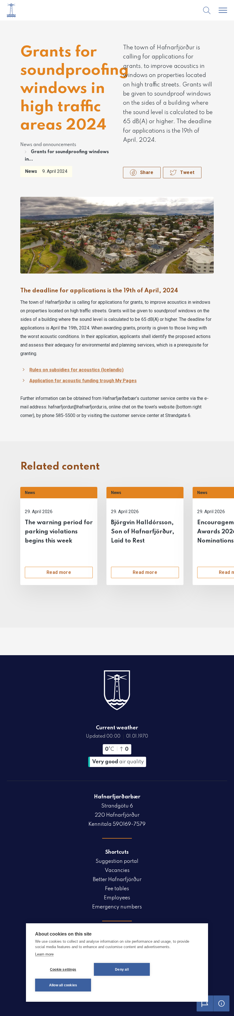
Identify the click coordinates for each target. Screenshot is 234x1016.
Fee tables (117, 888)
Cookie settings (63, 970)
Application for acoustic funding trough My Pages (83, 380)
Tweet (187, 172)
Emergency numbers (117, 907)
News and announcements (48, 145)
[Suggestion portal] (205, 1003)
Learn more (44, 954)
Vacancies (117, 870)
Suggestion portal (117, 861)
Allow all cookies (63, 985)
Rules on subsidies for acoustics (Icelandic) (76, 370)
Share (147, 172)
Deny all (122, 970)
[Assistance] (221, 1003)
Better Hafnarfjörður (117, 879)
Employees (117, 897)
